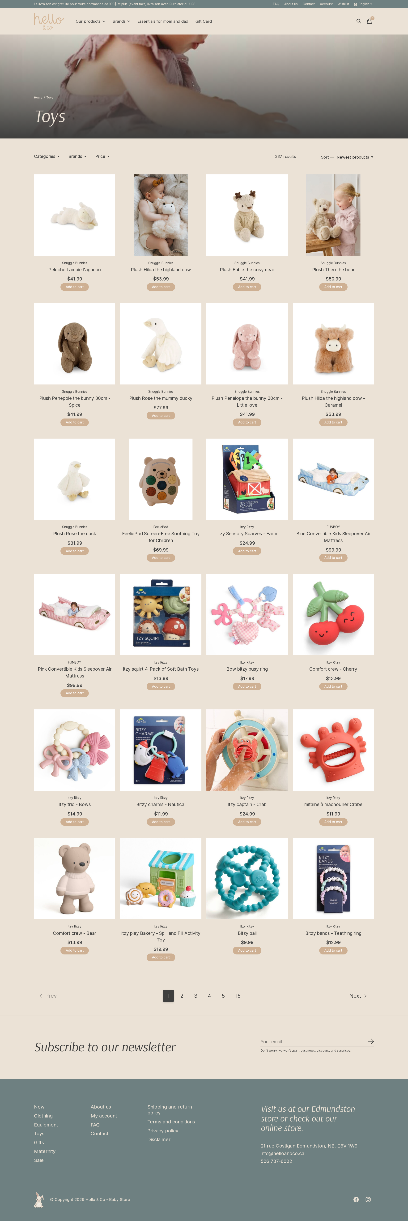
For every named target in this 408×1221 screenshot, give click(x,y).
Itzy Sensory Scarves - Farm (247, 533)
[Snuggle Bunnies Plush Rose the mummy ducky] (160, 343)
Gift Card (204, 21)
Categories (44, 156)
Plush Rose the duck (74, 533)
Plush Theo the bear (333, 269)
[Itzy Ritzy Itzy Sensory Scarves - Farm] (247, 479)
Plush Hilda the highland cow (161, 269)
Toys (39, 1133)
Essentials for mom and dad (162, 21)
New (39, 1107)
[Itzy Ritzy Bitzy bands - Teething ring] (333, 878)
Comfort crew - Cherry (333, 669)
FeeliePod (160, 527)
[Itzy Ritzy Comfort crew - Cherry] (333, 614)
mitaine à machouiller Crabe (333, 804)
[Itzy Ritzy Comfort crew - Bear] (74, 878)
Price (100, 156)
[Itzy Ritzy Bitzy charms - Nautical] (160, 750)
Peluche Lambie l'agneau (74, 269)
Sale (39, 1160)
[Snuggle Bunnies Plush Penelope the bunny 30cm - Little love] (247, 343)
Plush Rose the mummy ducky (160, 398)
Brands (119, 21)
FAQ (276, 4)
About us (291, 4)
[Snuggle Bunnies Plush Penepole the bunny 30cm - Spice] (74, 343)
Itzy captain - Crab (247, 804)
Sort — (327, 157)
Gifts (39, 1142)
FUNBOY (333, 527)
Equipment (46, 1125)
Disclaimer (158, 1139)
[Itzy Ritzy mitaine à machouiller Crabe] (333, 750)
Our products (88, 21)
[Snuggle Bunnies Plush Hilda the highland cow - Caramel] (333, 343)
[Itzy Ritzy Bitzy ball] (247, 878)
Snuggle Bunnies (74, 263)
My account (104, 1116)
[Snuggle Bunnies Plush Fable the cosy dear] (247, 215)
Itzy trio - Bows (75, 804)
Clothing (43, 1116)
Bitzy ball (247, 933)
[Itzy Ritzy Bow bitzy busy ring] (247, 614)
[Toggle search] (359, 21)
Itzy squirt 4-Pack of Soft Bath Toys (161, 669)
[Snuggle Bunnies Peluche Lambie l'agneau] (74, 215)
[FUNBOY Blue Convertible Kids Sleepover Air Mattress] (333, 479)
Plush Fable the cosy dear (247, 269)
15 (238, 995)
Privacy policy (162, 1131)
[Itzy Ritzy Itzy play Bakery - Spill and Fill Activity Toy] (160, 878)
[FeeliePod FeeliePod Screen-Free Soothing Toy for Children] (160, 479)
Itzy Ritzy (247, 527)
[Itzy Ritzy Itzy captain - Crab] (247, 750)
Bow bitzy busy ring (247, 669)
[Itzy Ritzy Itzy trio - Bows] (74, 750)
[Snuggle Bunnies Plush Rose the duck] (74, 479)
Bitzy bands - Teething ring (333, 933)
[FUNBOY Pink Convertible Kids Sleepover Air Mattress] (74, 614)
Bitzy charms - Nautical (160, 804)
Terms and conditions (171, 1122)
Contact (309, 4)
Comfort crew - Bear (74, 933)
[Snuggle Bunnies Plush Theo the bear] (333, 215)
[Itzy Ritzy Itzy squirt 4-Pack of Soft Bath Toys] (160, 614)
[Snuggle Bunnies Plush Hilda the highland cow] (160, 215)
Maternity (44, 1151)
